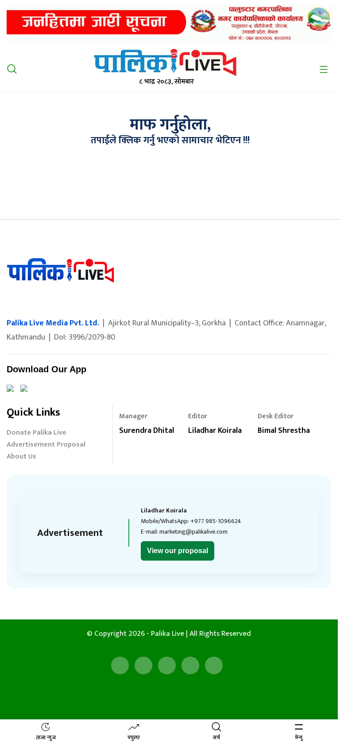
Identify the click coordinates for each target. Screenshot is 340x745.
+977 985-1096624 (215, 521)
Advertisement (70, 533)
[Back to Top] (320, 701)
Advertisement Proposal (46, 445)
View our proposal (177, 550)
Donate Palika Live (36, 433)
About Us (21, 457)
